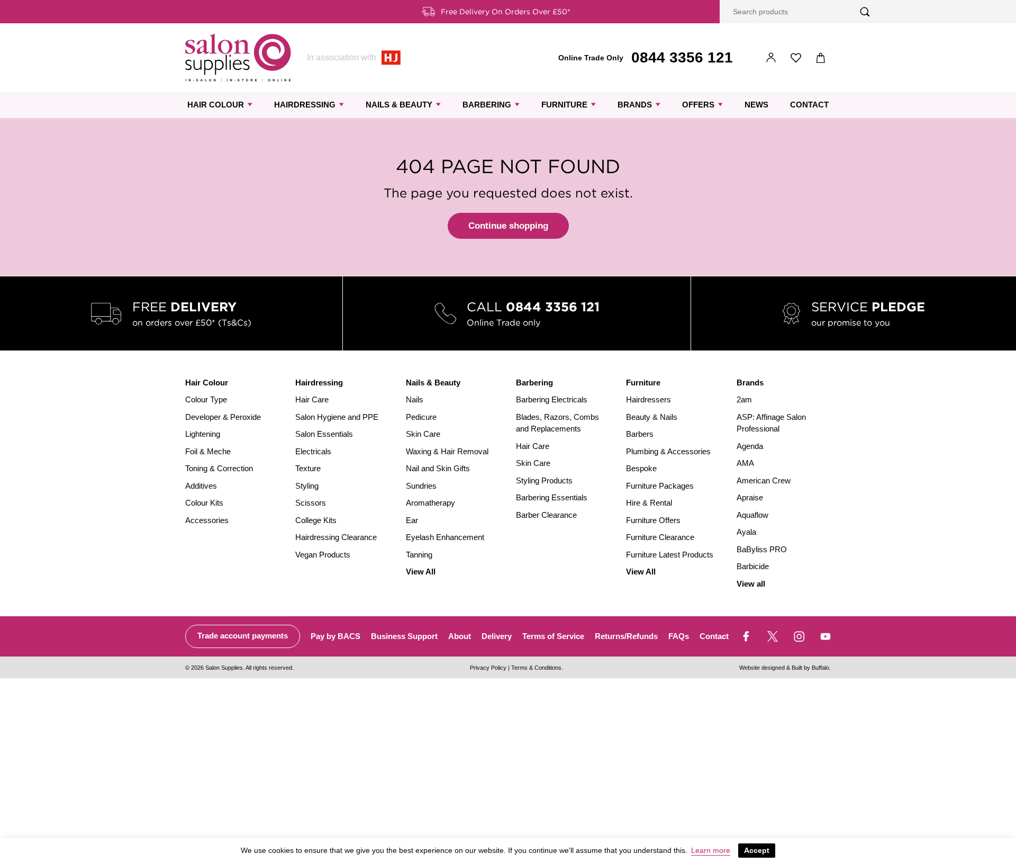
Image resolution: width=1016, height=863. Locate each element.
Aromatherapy (430, 502)
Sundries (421, 485)
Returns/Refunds (626, 636)
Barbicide (753, 566)
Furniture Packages (660, 485)
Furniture (564, 104)
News (756, 104)
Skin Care (423, 433)
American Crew (764, 480)
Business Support (404, 636)
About (459, 636)
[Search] (865, 12)
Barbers (640, 433)
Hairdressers (648, 399)
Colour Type (206, 399)
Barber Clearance (546, 514)
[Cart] (821, 58)
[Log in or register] (771, 58)
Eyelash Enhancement (445, 537)
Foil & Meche (208, 451)
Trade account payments (242, 635)
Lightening (202, 433)
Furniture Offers (653, 520)
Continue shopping (508, 226)
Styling (307, 485)
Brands (635, 104)
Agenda (750, 446)
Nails (414, 399)
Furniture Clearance (660, 537)
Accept (756, 850)
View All (421, 571)
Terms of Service (553, 636)
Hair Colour (215, 104)
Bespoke (641, 468)
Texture (308, 468)
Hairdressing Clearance (336, 537)
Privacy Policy (488, 667)
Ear (412, 520)
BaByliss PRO (762, 549)
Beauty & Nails (651, 416)
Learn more (710, 850)
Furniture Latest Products (669, 554)
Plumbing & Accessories (668, 451)
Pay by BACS (335, 636)
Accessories (207, 520)
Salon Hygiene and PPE (336, 416)
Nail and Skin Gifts (438, 468)
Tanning (419, 554)
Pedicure (421, 416)
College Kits (316, 520)
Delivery (497, 636)
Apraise (750, 497)
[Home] (238, 58)
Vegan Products (322, 554)
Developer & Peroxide (223, 416)
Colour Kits (204, 502)
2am (744, 399)
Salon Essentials (324, 433)
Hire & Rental (649, 502)
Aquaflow (752, 514)
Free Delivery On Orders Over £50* (505, 11)
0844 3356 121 (682, 57)
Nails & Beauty (399, 104)
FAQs (678, 636)
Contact (809, 104)
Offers (698, 104)
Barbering (486, 104)
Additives (201, 485)
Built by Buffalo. (811, 667)
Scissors (310, 502)
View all (751, 583)
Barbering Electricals (551, 399)
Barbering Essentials (551, 497)
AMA (745, 463)
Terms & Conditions (536, 667)
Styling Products (544, 480)
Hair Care (312, 399)
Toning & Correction (219, 468)
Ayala (746, 531)
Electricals (313, 451)
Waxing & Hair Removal (447, 451)
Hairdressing (304, 104)
